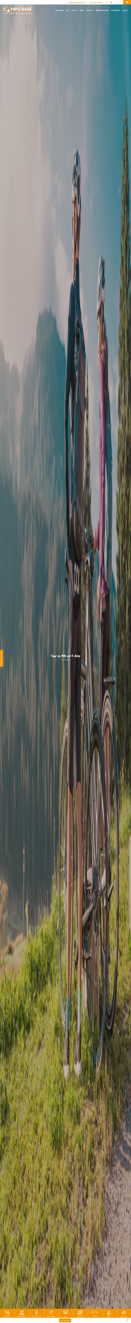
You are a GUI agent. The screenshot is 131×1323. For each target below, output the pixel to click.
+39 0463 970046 (96, 2)
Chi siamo (115, 10)
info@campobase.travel (77, 2)
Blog (125, 10)
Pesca (74, 10)
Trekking (59, 10)
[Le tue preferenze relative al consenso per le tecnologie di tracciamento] (128, 1320)
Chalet (89, 10)
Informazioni (102, 10)
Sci (67, 10)
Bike (82, 10)
